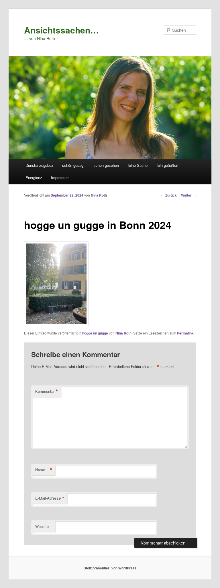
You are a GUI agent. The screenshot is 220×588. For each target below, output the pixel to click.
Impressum (60, 177)
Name (43, 469)
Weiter (188, 195)
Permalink (185, 333)
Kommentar (46, 391)
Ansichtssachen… (61, 30)
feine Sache (138, 165)
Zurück (169, 195)
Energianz (33, 177)
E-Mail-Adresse (49, 498)
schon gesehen (106, 165)
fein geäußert (167, 165)
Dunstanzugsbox (39, 165)
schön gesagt (73, 165)
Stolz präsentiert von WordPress (110, 568)
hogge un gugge (95, 333)
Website (42, 526)
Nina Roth (99, 195)
